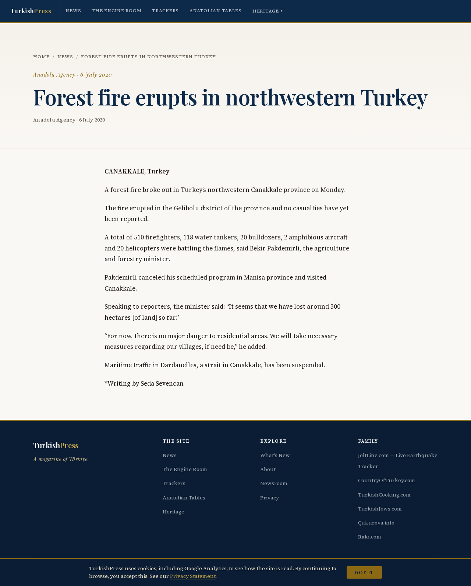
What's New (275, 455)
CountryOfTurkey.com (386, 480)
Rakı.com (369, 536)
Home (41, 56)
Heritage (267, 11)
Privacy (269, 497)
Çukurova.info (376, 522)
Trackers (165, 10)
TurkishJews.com (380, 508)
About (268, 469)
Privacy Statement (193, 576)
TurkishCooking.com (384, 494)
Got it (364, 572)
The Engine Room (116, 10)
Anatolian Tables (216, 10)
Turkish (30, 11)
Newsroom (273, 483)
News (73, 10)
